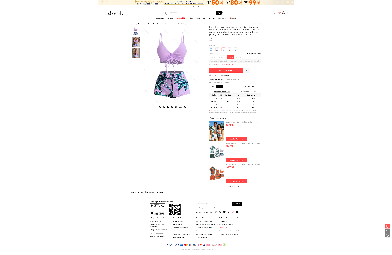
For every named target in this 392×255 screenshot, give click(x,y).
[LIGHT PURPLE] (223, 49)
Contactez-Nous (201, 237)
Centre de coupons (202, 231)
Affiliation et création (226, 224)
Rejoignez (237, 204)
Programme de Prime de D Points (207, 224)
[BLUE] (211, 48)
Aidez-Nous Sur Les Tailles (204, 234)
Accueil (133, 24)
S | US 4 (212, 57)
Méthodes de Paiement (180, 228)
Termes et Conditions (157, 236)
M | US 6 (221, 57)
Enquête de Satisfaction (204, 228)
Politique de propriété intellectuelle (157, 225)
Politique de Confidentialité (159, 230)
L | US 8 (230, 57)
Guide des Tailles (255, 54)
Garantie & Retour (179, 237)
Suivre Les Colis (178, 231)
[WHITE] (235, 48)
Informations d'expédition (181, 234)
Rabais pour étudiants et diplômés (230, 231)
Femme (140, 24)
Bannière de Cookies (157, 233)
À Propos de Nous (155, 221)
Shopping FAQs (178, 221)
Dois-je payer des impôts (204, 221)
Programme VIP (224, 221)
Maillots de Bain (151, 24)
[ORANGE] (229, 48)
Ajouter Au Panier (226, 70)
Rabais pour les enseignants (228, 234)
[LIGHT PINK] (217, 48)
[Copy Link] (185, 107)
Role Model (223, 228)
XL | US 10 (239, 57)
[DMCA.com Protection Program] (224, 245)
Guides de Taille (178, 224)
